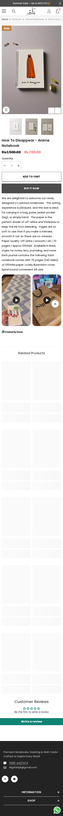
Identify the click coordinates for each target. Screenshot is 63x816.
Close (60, 3)
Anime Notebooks (35, 19)
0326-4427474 (18, 763)
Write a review (31, 722)
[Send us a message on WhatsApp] (57, 810)
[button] (51, 111)
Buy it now (31, 188)
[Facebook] (5, 779)
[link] (16, 408)
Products (17, 19)
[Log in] (49, 11)
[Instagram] (14, 779)
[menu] (4, 11)
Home (5, 19)
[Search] (14, 11)
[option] (31, 70)
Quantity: (7, 158)
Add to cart (31, 176)
